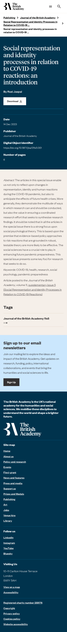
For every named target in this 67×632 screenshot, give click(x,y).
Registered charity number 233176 (22, 602)
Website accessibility (15, 624)
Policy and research (14, 461)
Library (7, 520)
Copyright (9, 608)
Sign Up (11, 382)
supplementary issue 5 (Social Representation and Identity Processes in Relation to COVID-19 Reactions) (32, 289)
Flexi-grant (9, 472)
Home (6, 451)
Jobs (6, 510)
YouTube (8, 548)
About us (8, 456)
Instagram (9, 543)
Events (7, 467)
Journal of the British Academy (37, 17)
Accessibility (10, 592)
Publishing (9, 17)
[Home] (13, 6)
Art (5, 504)
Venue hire (9, 515)
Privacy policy (11, 613)
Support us (9, 488)
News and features (13, 477)
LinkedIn (8, 537)
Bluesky (8, 553)
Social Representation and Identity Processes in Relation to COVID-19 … (30, 23)
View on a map (11, 587)
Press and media (12, 483)
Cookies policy (11, 618)
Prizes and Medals (13, 494)
